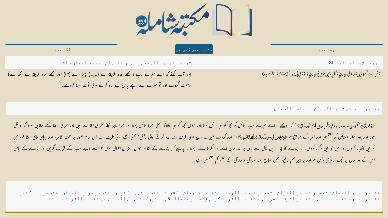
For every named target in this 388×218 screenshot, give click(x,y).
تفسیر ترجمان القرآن (190, 193)
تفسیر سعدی (365, 199)
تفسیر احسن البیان (356, 193)
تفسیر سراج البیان (86, 193)
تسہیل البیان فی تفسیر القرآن (103, 199)
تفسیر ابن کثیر (38, 193)
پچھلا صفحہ (326, 49)
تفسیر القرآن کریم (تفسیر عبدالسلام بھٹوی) (201, 199)
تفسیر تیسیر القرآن (302, 193)
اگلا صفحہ (61, 49)
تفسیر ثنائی (331, 199)
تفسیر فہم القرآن (136, 193)
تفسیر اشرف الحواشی (285, 199)
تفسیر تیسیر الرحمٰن (247, 193)
